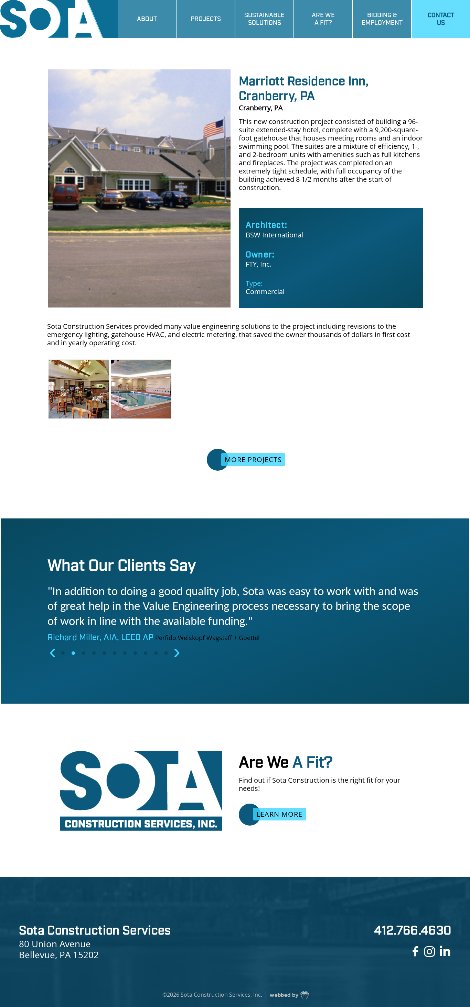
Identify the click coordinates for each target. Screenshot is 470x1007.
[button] (64, 653)
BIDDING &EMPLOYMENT (382, 19)
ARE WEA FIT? (323, 19)
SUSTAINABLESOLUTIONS (264, 19)
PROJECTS (206, 19)
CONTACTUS (441, 19)
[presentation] (52, 651)
